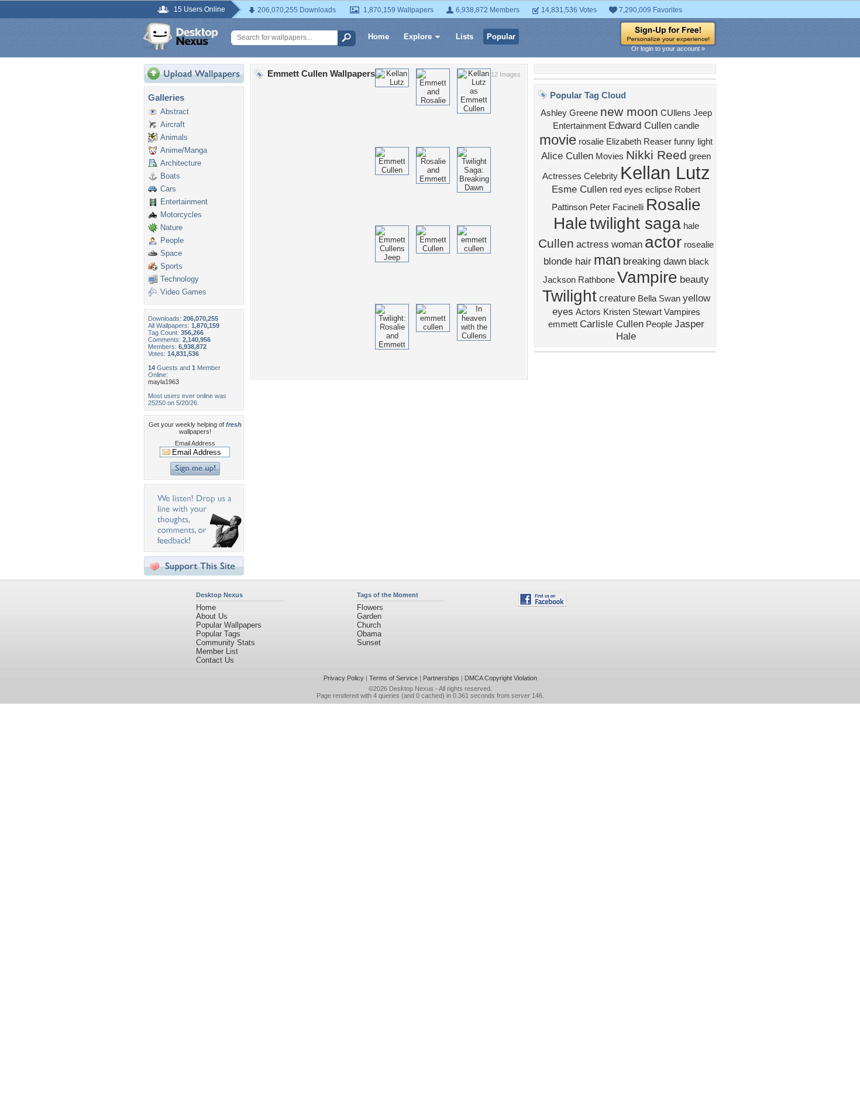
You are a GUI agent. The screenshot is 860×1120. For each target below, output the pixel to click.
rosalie (591, 141)
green (700, 156)
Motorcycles (181, 214)
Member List (217, 651)
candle (686, 126)
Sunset (369, 642)
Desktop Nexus (411, 688)
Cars (168, 188)
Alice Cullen (567, 156)
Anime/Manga (183, 150)
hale (691, 226)
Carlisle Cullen (612, 324)
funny (684, 141)
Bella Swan (659, 298)
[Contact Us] (197, 544)
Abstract (174, 111)
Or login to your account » (668, 48)
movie (557, 140)
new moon (629, 112)
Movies (610, 156)
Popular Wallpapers (229, 625)
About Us (212, 616)
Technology (179, 279)
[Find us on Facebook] (542, 604)
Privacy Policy (344, 677)
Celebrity (601, 176)
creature (617, 298)
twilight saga (635, 223)
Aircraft (172, 124)
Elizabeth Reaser (639, 141)
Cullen (556, 244)
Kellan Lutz (665, 173)
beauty (694, 279)
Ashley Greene (569, 113)
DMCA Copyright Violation (501, 677)
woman (626, 244)
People (172, 240)
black (699, 261)
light (705, 141)
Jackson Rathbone (579, 280)
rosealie (699, 244)
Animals (174, 137)
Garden (369, 616)
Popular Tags (218, 633)
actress (592, 244)
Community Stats (225, 642)
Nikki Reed (656, 155)
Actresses (562, 176)
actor (663, 242)
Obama (369, 633)
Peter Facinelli (617, 207)
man (607, 260)
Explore (418, 36)
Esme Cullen (579, 189)
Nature (171, 227)
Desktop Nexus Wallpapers (180, 36)
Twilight (569, 296)
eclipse (658, 189)
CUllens (676, 113)
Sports (171, 266)
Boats (170, 176)
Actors (588, 312)
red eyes (626, 189)
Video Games (183, 291)
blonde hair (567, 261)
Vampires (682, 312)
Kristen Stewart (632, 312)
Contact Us (215, 660)
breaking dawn (654, 261)
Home (378, 36)
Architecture (180, 163)
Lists (464, 36)
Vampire (647, 277)
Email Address (195, 443)
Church (369, 625)
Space (171, 253)
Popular (501, 36)
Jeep (702, 113)
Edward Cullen (640, 125)
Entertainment (184, 201)
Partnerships (441, 677)
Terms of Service (393, 677)
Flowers (370, 607)
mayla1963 (163, 381)
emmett (562, 324)
